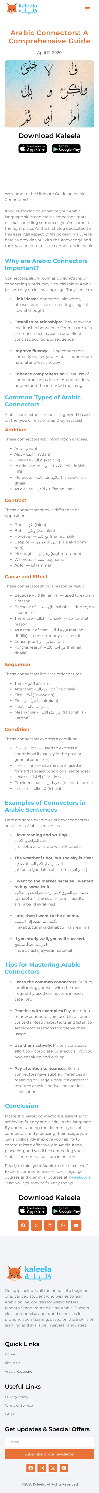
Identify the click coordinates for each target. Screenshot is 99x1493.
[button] (87, 9)
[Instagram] (41, 1468)
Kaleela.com (80, 1177)
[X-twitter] (53, 1468)
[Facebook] (30, 1468)
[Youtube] (64, 1468)
